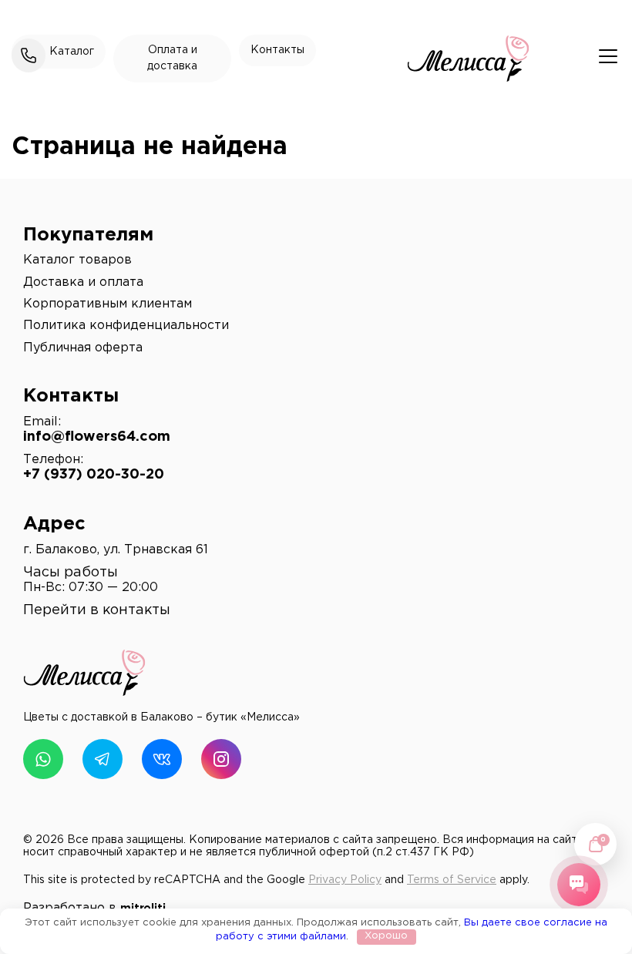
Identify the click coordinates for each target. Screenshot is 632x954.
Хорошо (386, 936)
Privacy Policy (345, 880)
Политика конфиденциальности (126, 325)
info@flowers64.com (96, 437)
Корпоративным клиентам (107, 304)
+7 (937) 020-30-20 (93, 475)
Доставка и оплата (83, 282)
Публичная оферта (83, 348)
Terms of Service (451, 880)
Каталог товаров (77, 260)
